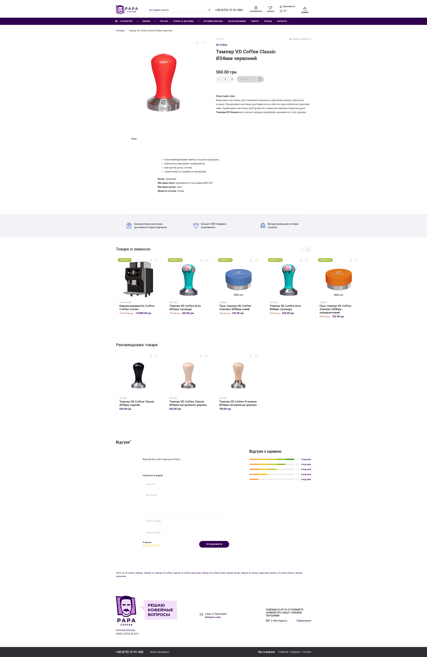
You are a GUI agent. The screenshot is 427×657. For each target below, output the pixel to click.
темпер (139, 573)
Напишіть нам (213, 617)
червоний (264, 573)
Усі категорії (125, 21)
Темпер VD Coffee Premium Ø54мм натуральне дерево (238, 403)
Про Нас (164, 21)
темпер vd (149, 573)
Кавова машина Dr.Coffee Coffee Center (136, 307)
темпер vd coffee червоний (186, 573)
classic (273, 573)
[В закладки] (205, 42)
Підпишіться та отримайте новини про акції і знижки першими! (285, 612)
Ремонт (255, 21)
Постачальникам (237, 21)
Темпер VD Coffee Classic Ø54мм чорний (136, 403)
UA (285, 11)
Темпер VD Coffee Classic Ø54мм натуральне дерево (188, 403)
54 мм (255, 573)
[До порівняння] (197, 42)
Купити (244, 79)
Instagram (295, 652)
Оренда (268, 21)
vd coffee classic (285, 573)
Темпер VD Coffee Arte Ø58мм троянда (285, 307)
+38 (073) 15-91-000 (229, 10)
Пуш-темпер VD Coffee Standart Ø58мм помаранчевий (335, 309)
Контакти (282, 21)
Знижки (146, 21)
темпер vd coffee (163, 573)
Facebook (283, 652)
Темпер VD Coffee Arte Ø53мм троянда (185, 307)
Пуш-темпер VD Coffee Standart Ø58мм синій (235, 307)
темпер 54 (246, 573)
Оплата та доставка (183, 21)
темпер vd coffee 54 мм (213, 573)
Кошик (304, 12)
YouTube (307, 652)
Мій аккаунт (289, 7)
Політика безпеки (125, 630)
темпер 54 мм (233, 573)
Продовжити (214, 544)
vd (123, 573)
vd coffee (129, 573)
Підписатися (304, 620)
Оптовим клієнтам (213, 21)
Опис (134, 138)
